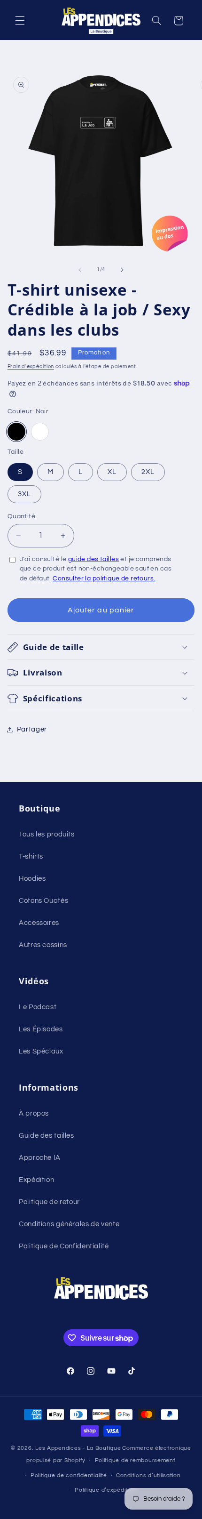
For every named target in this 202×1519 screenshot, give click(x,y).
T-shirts (31, 856)
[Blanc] (40, 432)
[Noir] (16, 432)
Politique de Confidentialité (64, 1246)
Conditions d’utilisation (148, 1475)
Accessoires (39, 922)
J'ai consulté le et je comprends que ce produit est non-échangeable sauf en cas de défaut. (95, 568)
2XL (148, 471)
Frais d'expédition (31, 366)
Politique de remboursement (135, 1460)
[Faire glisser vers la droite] (122, 269)
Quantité (21, 516)
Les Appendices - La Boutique (78, 1448)
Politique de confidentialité (69, 1475)
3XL (24, 494)
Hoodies (32, 878)
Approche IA (40, 1157)
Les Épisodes (41, 1029)
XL (112, 471)
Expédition (36, 1179)
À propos (34, 1113)
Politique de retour (49, 1202)
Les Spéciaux (41, 1051)
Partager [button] (32, 729)
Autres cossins (43, 944)
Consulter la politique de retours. (104, 578)
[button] (20, 21)
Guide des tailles (46, 1135)
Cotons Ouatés (43, 900)
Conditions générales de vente (69, 1224)
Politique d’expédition (105, 1490)
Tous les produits (47, 834)
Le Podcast (37, 1007)
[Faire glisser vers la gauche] (80, 269)
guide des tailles (93, 559)
